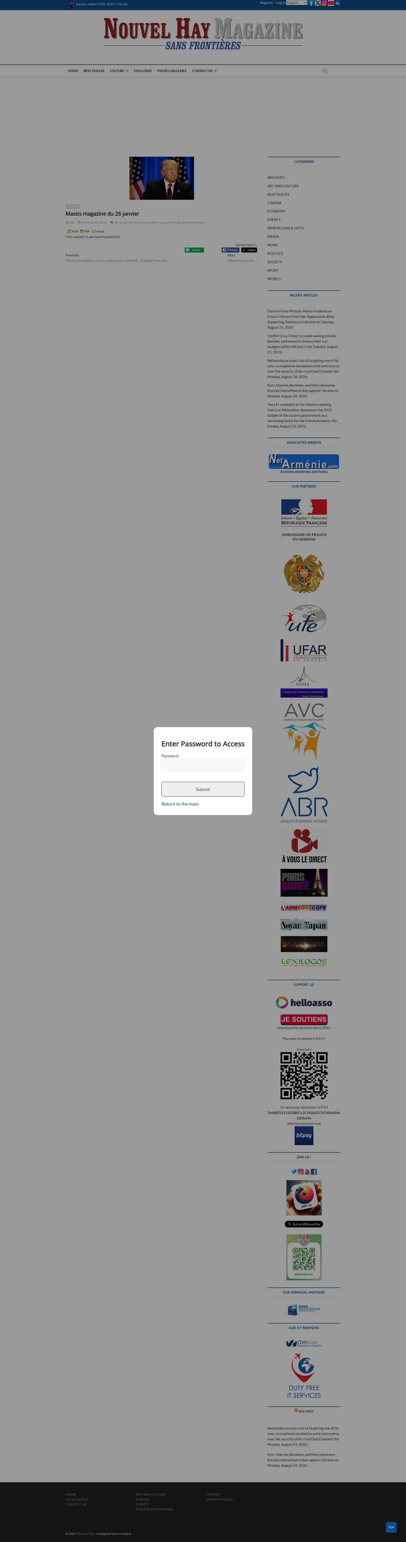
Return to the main (180, 804)
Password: (170, 755)
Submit (203, 789)
